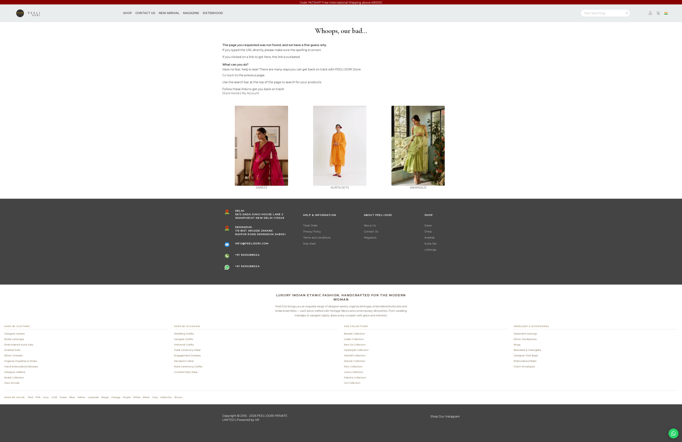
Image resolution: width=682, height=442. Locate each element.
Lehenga (430, 249)
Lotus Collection (353, 372)
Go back (228, 75)
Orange (115, 397)
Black (146, 397)
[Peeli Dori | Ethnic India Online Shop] (28, 13)
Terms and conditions (317, 237)
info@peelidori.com (252, 243)
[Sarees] (261, 146)
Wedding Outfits (184, 333)
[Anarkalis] (418, 146)
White (136, 397)
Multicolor (166, 397)
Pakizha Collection (355, 377)
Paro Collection (353, 366)
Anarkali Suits (12, 350)
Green (63, 397)
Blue (72, 397)
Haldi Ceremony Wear (187, 350)
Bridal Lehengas (14, 339)
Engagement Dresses (187, 355)
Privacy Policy (312, 231)
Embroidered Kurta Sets (18, 344)
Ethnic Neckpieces (525, 339)
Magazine (370, 237)
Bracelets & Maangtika (527, 350)
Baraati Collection (354, 333)
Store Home (231, 93)
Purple (127, 397)
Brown (178, 397)
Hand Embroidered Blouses (21, 366)
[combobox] (605, 13)
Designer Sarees (14, 333)
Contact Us (371, 231)
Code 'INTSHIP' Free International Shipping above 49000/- (341, 2)
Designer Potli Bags (526, 355)
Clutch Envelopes (524, 366)
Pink (38, 397)
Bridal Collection (14, 377)
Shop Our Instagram (445, 416)
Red (30, 397)
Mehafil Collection (355, 355)
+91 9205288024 (247, 254)
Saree (428, 225)
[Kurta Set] (340, 146)
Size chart (309, 243)
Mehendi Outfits (184, 344)
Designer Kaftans (14, 372)
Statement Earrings (525, 333)
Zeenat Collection (354, 361)
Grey (155, 397)
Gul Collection (352, 382)
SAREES (261, 187)
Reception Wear (184, 361)
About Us (370, 225)
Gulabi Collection (354, 339)
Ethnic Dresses (13, 355)
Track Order (310, 225)
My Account (250, 93)
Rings (517, 344)
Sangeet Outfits (183, 339)
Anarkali (429, 237)
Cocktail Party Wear (186, 372)
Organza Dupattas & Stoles (20, 361)
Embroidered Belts (525, 361)
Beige (105, 397)
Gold (54, 397)
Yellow (81, 397)
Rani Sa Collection (355, 344)
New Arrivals (11, 382)
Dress (428, 231)
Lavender (93, 397)
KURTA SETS (340, 187)
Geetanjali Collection (356, 350)
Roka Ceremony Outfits (188, 366)
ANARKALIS (418, 187)
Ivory (46, 397)
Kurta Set (430, 243)
